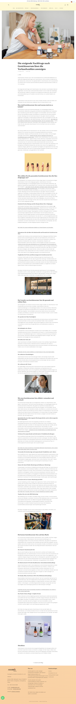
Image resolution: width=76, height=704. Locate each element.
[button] (8, 5)
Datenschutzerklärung (43, 701)
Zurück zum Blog (38, 662)
